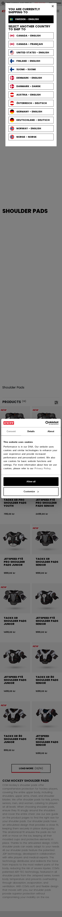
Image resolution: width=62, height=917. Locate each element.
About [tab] (51, 431)
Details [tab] (31, 431)
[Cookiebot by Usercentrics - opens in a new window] (45, 423)
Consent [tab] (11, 431)
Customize (29, 491)
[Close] (53, 6)
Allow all (31, 481)
